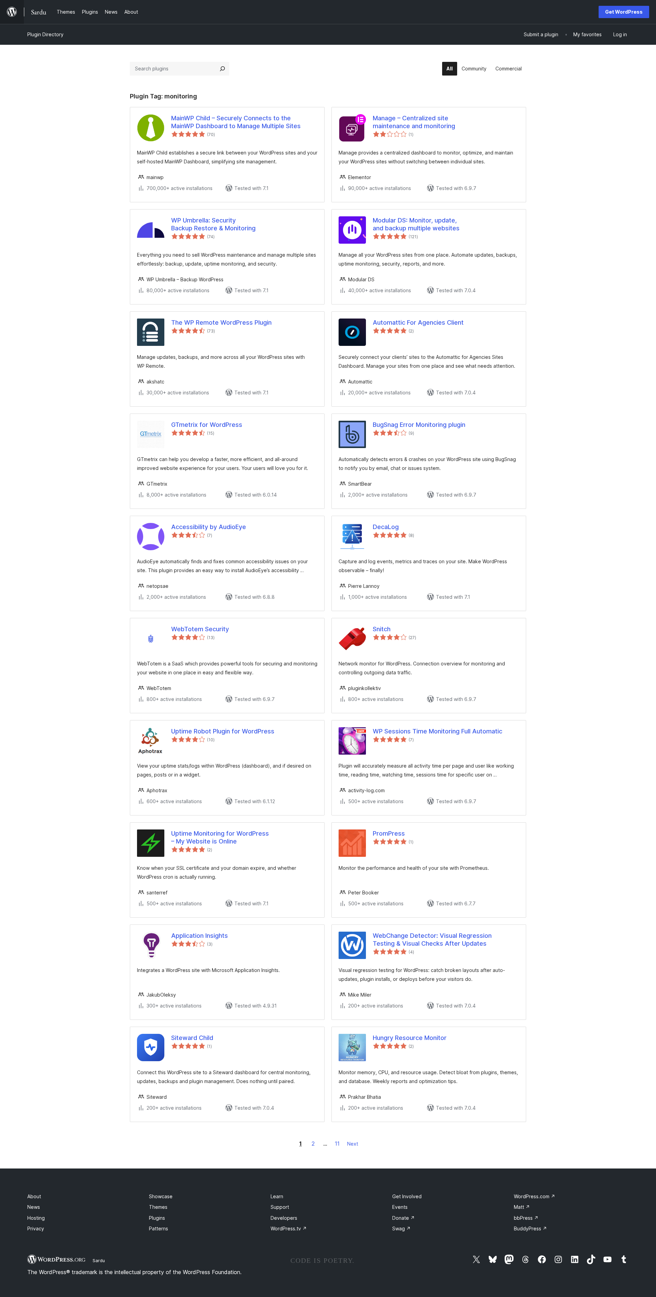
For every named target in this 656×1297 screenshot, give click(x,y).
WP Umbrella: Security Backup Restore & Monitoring (213, 224)
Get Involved (407, 1196)
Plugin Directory (45, 34)
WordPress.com (534, 1196)
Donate (403, 1218)
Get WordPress (624, 12)
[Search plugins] (222, 69)
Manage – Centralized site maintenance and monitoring (414, 122)
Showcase (161, 1196)
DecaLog (386, 526)
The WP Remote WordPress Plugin (221, 322)
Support (280, 1207)
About (34, 1196)
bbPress (526, 1218)
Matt (522, 1207)
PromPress (389, 833)
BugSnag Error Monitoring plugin (419, 424)
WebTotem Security (200, 629)
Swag (401, 1228)
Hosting (36, 1218)
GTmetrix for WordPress (206, 424)
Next (352, 1144)
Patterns (158, 1228)
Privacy (35, 1228)
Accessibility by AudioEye (208, 526)
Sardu (99, 1260)
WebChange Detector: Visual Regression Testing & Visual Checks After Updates (432, 939)
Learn (277, 1196)
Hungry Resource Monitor (410, 1037)
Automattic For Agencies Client (418, 322)
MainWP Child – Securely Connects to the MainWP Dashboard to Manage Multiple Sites (236, 122)
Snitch (382, 629)
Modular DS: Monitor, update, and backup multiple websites (416, 224)
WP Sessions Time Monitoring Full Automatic (437, 731)
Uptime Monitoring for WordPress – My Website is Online (220, 837)
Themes (158, 1207)
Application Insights (199, 935)
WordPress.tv (289, 1228)
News (33, 1207)
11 (337, 1143)
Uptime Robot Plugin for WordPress (222, 731)
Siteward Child (192, 1037)
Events (400, 1207)
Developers (284, 1218)
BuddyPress (530, 1228)
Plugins (157, 1218)
